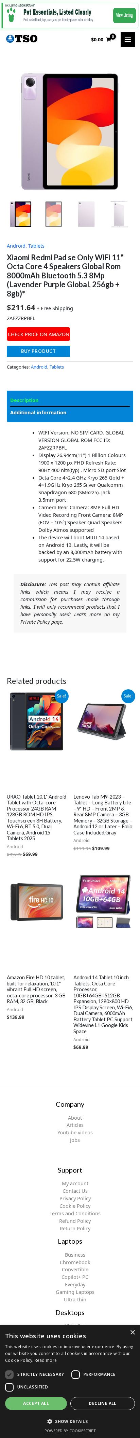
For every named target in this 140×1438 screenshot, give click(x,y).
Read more (46, 1360)
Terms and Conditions (75, 1213)
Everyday (75, 1284)
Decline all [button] (102, 1403)
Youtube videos (75, 1132)
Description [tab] (24, 400)
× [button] (132, 1332)
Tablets (36, 245)
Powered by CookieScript (70, 1430)
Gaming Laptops (75, 1291)
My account (75, 1183)
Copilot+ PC (75, 1276)
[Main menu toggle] (128, 39)
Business (75, 1254)
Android (16, 245)
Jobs (75, 1139)
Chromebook (75, 1262)
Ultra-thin (75, 1299)
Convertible (75, 1269)
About (75, 1117)
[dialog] (70, 1381)
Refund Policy (75, 1220)
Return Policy (75, 1228)
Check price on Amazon (38, 334)
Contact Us (75, 1190)
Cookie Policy (74, 1205)
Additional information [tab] (38, 412)
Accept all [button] (36, 1403)
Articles (75, 1124)
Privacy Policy (75, 1198)
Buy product (38, 351)
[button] (70, 1421)
